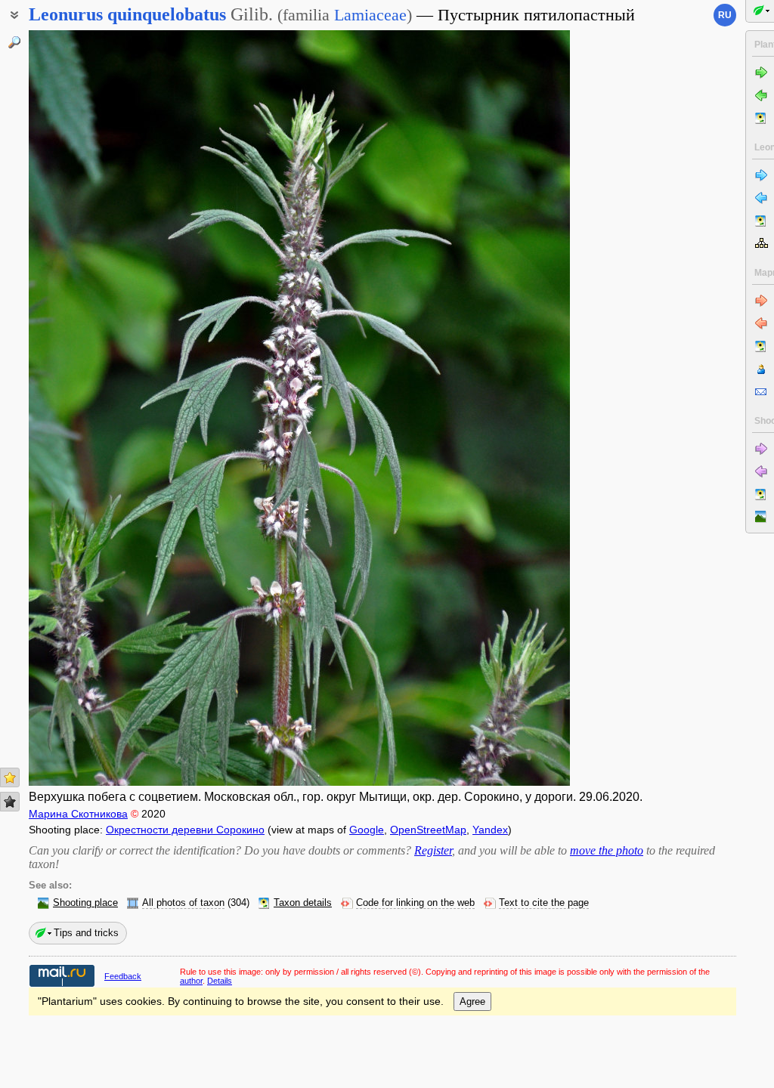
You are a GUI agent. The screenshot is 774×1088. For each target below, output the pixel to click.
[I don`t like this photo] (10, 801)
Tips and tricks (86, 932)
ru (725, 15)
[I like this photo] (10, 777)
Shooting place (85, 903)
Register (433, 850)
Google (366, 830)
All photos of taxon (183, 903)
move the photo (606, 850)
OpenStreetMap (428, 830)
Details (219, 980)
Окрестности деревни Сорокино (185, 830)
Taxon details (303, 903)
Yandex (490, 830)
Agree (472, 1001)
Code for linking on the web (415, 903)
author (191, 980)
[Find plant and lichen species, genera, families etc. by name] (14, 42)
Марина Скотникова (78, 814)
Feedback (122, 976)
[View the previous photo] (87, 408)
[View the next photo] (512, 408)
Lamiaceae (370, 14)
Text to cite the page (544, 903)
